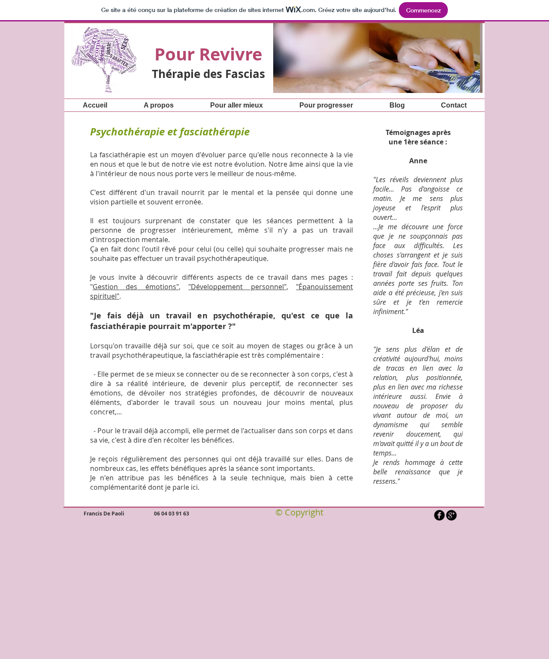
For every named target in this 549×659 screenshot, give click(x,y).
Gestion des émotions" (136, 286)
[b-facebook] (439, 515)
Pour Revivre (208, 54)
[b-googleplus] (451, 515)
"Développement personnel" (237, 286)
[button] (273, 57)
